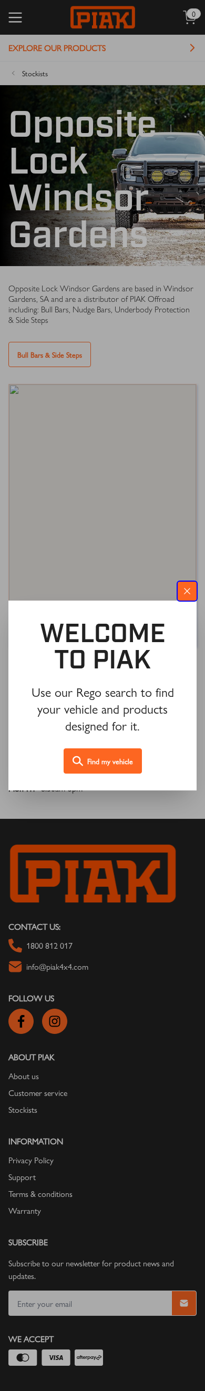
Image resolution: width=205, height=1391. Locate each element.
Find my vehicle (110, 761)
